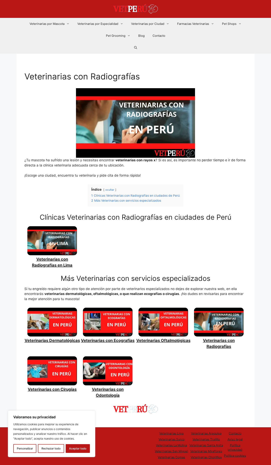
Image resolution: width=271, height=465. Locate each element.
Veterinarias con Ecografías (108, 340)
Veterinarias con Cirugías (52, 389)
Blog (141, 36)
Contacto (159, 36)
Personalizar (25, 448)
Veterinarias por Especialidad (97, 24)
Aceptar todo (77, 448)
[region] (51, 434)
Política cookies (235, 455)
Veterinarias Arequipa (206, 433)
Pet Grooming (115, 36)
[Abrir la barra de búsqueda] (135, 48)
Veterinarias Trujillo (206, 439)
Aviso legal (235, 439)
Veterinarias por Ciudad (147, 24)
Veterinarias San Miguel (171, 451)
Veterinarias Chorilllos (206, 457)
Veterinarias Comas (171, 457)
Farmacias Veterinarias (193, 24)
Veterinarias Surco (172, 439)
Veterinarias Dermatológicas (52, 340)
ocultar (109, 189)
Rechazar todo (51, 448)
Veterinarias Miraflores (206, 451)
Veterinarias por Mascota (47, 24)
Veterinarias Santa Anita (206, 445)
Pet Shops (229, 24)
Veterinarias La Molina (171, 445)
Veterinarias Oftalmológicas (163, 340)
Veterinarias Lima (171, 433)
